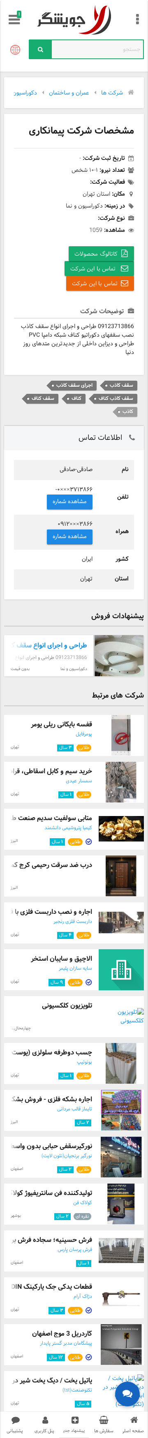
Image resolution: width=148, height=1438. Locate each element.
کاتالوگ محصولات (96, 254)
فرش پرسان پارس (75, 1250)
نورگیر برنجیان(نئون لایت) (67, 1156)
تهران (15, 747)
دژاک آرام (83, 1296)
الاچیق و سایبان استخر (61, 958)
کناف (76, 398)
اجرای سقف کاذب (74, 385)
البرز (14, 840)
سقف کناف (43, 398)
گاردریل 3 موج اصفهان (62, 1333)
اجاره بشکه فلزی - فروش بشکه (50, 1099)
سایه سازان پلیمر (75, 968)
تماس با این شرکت (94, 269)
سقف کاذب (121, 385)
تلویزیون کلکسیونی (67, 1005)
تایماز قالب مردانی (74, 1109)
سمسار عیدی (79, 781)
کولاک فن (82, 1203)
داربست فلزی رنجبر (72, 922)
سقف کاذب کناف (116, 398)
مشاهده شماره (70, 501)
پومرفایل (84, 734)
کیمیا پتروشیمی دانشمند (68, 828)
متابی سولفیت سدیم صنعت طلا (49, 818)
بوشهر (16, 1215)
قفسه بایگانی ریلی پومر (61, 724)
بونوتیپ (84, 1062)
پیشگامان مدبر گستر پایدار (66, 1343)
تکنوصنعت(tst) (77, 1390)
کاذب (128, 412)
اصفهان (17, 1168)
